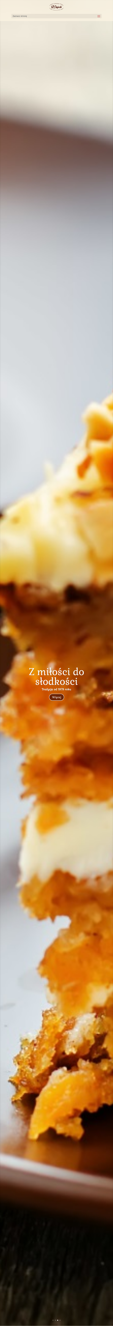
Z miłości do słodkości (56, 677)
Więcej (56, 697)
